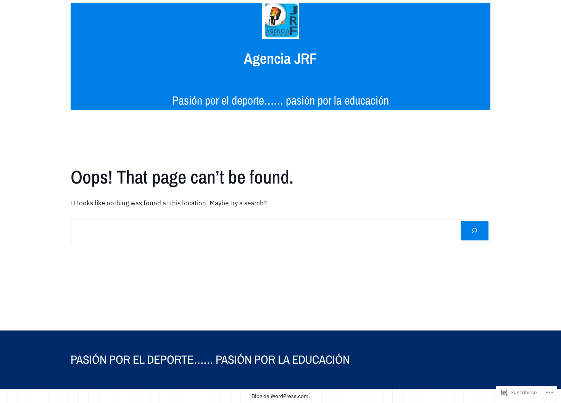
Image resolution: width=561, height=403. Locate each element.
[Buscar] (474, 230)
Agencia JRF (280, 58)
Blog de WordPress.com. (280, 396)
